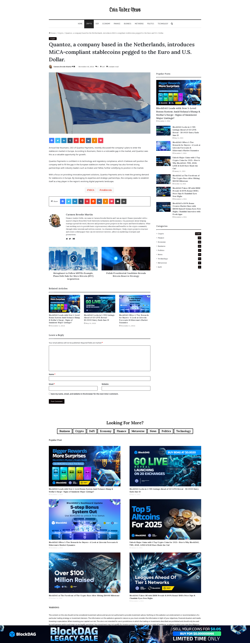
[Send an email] (74, 67)
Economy (106, 24)
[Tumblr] (70, 140)
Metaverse (139, 24)
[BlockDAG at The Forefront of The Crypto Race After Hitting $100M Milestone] (163, 179)
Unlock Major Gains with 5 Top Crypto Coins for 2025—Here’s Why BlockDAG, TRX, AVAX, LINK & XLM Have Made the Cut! (186, 163)
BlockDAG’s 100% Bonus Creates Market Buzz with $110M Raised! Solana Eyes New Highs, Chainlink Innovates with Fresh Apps (187, 208)
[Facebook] (51, 140)
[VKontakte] (88, 140)
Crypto (89, 24)
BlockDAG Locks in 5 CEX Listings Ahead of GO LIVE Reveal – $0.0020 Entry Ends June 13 (99, 317)
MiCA (91, 190)
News (160, 254)
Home (80, 24)
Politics (150, 24)
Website (105, 384)
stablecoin (106, 190)
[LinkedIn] (64, 140)
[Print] (123, 201)
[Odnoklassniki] (94, 140)
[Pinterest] (76, 140)
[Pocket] (100, 140)
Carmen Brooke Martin (62, 67)
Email (52, 384)
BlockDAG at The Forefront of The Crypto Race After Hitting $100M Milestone (186, 178)
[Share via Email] (117, 201)
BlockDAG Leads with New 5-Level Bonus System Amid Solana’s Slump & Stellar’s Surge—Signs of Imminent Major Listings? (64, 319)
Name (52, 374)
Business (127, 24)
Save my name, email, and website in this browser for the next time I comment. (84, 394)
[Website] (67, 238)
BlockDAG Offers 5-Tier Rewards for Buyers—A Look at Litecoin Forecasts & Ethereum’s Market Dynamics (134, 319)
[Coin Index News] (125, 10)
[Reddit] (82, 140)
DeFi (97, 24)
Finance (117, 24)
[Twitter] (57, 140)
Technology (163, 24)
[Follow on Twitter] (72, 67)
